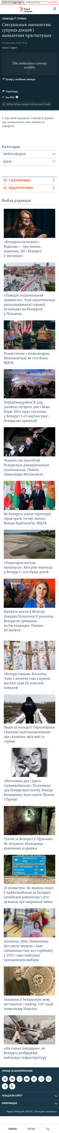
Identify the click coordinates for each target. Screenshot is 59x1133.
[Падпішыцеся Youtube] (27, 1079)
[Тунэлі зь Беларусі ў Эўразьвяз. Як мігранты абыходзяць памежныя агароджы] (29, 820)
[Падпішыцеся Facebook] (12, 1079)
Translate (52, 2)
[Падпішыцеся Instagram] (49, 1079)
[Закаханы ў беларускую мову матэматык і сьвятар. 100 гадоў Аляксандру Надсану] (29, 981)
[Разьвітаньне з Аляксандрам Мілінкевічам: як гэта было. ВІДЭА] (29, 335)
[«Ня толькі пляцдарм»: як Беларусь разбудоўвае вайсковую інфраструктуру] (29, 1029)
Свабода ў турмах (14, 18)
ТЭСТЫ (31, 1129)
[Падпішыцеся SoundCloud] (41, 1079)
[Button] (10, 92)
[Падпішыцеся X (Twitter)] (19, 1079)
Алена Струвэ (9, 48)
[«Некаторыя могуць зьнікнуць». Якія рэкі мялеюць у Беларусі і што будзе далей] (29, 544)
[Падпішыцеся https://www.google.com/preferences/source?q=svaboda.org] (5, 1079)
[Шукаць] (48, 1129)
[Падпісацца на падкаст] (34, 1079)
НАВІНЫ (12, 1129)
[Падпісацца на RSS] (12, 1086)
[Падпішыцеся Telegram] (5, 1086)
